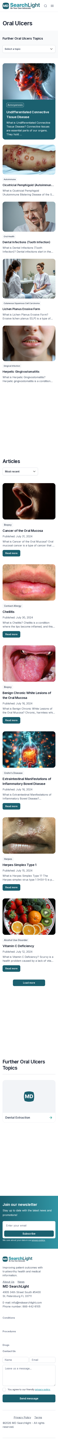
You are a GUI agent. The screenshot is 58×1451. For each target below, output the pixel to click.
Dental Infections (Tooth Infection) (26, 242)
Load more (29, 982)
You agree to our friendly (29, 1389)
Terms (38, 1417)
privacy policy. (38, 1240)
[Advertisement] (29, 420)
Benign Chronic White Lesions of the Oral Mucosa (27, 695)
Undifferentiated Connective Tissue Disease (27, 114)
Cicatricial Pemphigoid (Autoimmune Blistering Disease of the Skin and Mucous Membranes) (28, 185)
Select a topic (13, 49)
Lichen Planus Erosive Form (21, 309)
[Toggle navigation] (52, 6)
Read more (11, 553)
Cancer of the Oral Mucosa (23, 531)
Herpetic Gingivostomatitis (21, 371)
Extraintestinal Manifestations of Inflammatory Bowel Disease (27, 781)
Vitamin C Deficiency (18, 946)
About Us (8, 1281)
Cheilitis (8, 612)
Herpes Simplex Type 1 (19, 865)
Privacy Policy (22, 1417)
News (21, 1281)
